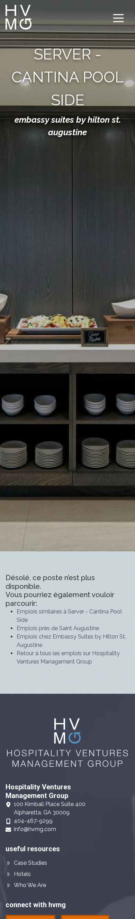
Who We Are (30, 885)
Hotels (22, 874)
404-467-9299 (33, 821)
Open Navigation (118, 18)
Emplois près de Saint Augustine (58, 628)
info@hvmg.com (35, 829)
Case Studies (30, 863)
